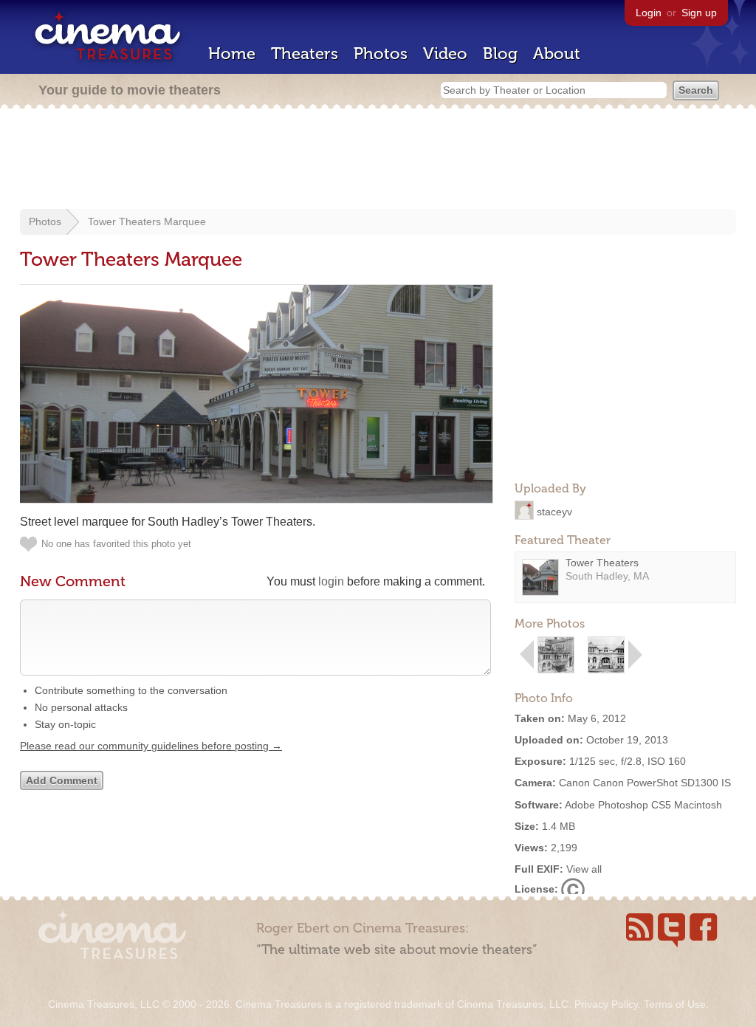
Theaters (304, 53)
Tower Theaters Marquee (147, 221)
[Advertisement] (378, 160)
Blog (500, 53)
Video (445, 53)
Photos (381, 53)
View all (584, 869)
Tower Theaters (602, 563)
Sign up (699, 12)
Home (231, 53)
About (556, 53)
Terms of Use (675, 1004)
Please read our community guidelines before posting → (151, 746)
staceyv (554, 511)
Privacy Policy (606, 1004)
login (331, 581)
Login (649, 12)
